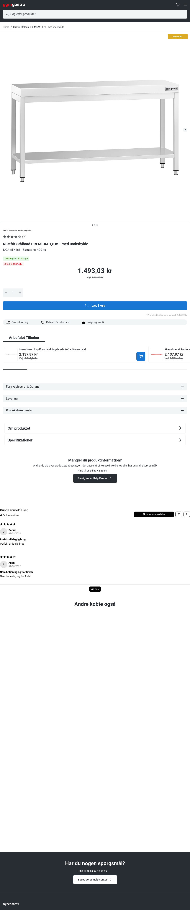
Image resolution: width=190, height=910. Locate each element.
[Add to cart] (140, 356)
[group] (24, 338)
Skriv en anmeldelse (154, 514)
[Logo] (14, 5)
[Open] (185, 5)
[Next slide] (185, 130)
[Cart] (178, 5)
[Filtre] (178, 514)
